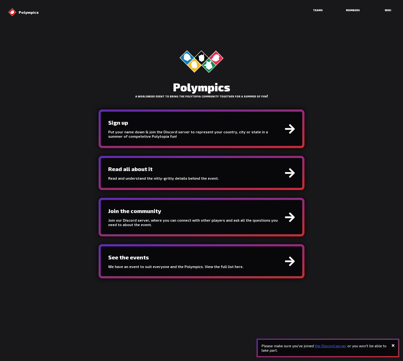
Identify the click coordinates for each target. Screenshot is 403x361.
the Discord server (331, 346)
